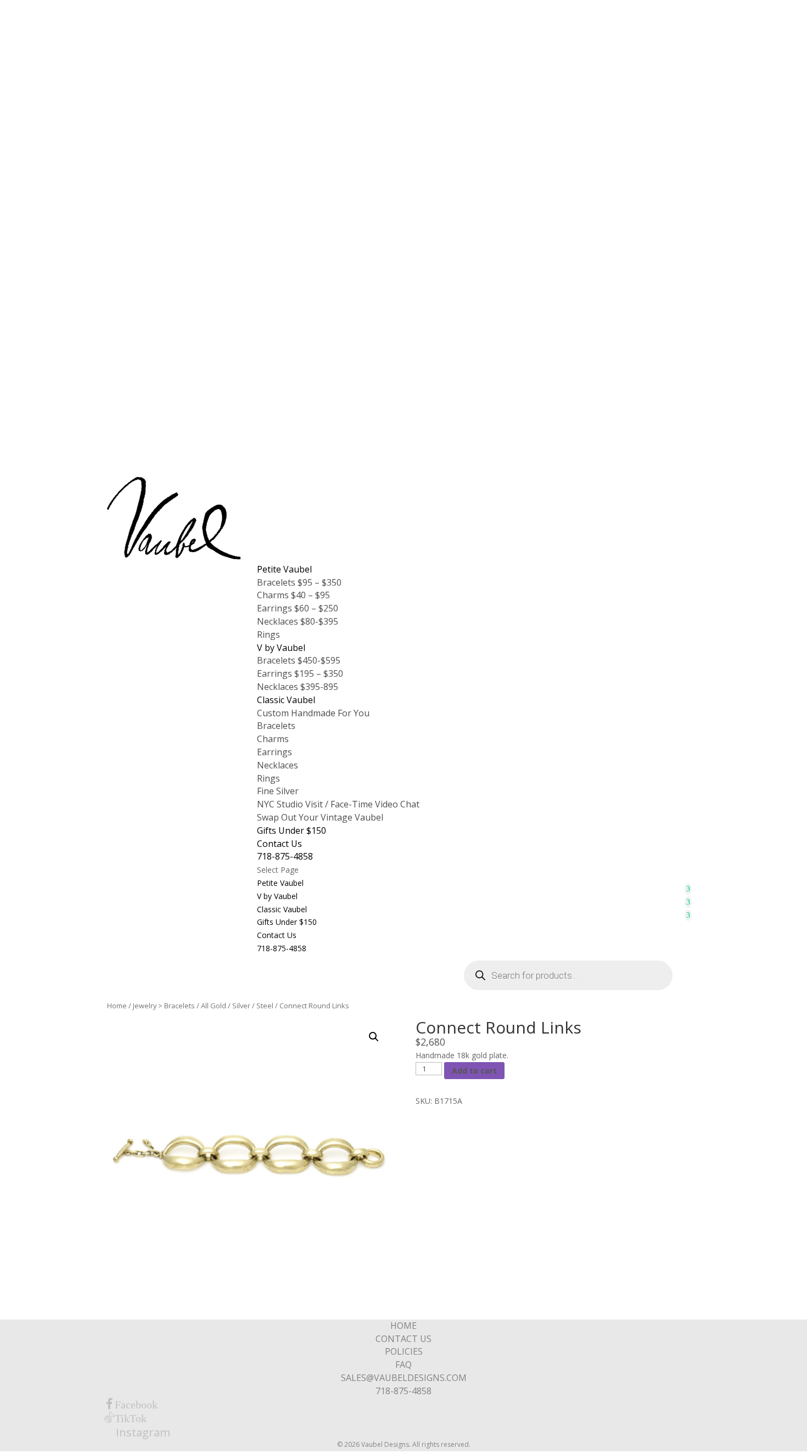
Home (117, 1005)
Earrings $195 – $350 (300, 673)
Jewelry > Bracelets (164, 1005)
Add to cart (474, 1070)
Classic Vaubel (286, 700)
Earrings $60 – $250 (297, 608)
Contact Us (279, 844)
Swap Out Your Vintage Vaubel (320, 817)
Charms (273, 739)
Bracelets (276, 726)
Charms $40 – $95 (293, 595)
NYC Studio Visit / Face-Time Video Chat (338, 804)
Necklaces (277, 765)
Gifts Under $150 (291, 830)
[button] (374, 1037)
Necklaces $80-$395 (297, 621)
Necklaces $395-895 (297, 687)
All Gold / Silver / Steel (237, 1005)
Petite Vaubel (284, 569)
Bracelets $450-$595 (298, 660)
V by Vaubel (281, 648)
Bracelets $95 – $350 (299, 582)
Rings (268, 634)
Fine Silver (278, 791)
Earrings (274, 752)
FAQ (403, 1364)
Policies (404, 1351)
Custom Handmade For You (313, 713)
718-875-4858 (285, 856)
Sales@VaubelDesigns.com (404, 1378)
